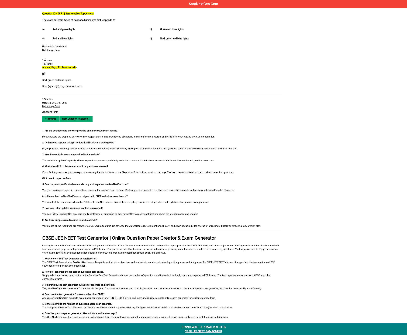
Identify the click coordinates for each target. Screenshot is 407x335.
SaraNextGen (79, 262)
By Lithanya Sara (51, 50)
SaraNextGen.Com (203, 4)
